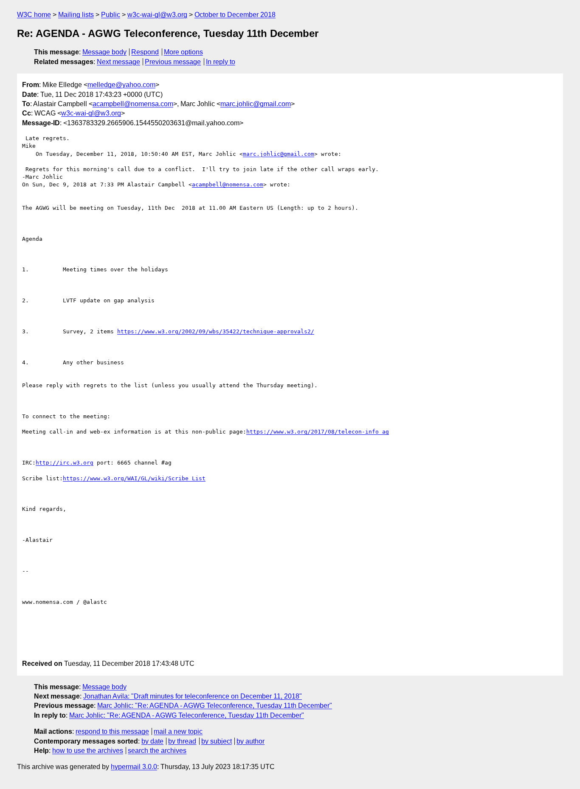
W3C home (34, 14)
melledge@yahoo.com (121, 84)
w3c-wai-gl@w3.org (157, 14)
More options (183, 52)
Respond (145, 52)
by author (251, 741)
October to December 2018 (235, 14)
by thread (182, 741)
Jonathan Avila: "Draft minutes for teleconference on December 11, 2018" (192, 696)
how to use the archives (87, 750)
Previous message (173, 61)
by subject (216, 741)
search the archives (157, 750)
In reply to (220, 61)
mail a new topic (178, 731)
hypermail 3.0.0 (134, 766)
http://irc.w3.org (64, 462)
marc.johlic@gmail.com (255, 103)
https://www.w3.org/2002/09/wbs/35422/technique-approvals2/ (215, 331)
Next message (118, 61)
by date (152, 741)
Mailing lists (76, 14)
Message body (104, 52)
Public (110, 14)
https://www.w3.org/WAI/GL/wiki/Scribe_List (134, 478)
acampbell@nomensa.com (133, 103)
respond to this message (112, 731)
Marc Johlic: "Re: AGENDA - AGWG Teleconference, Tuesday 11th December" (214, 705)
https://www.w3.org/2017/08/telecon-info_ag (317, 431)
